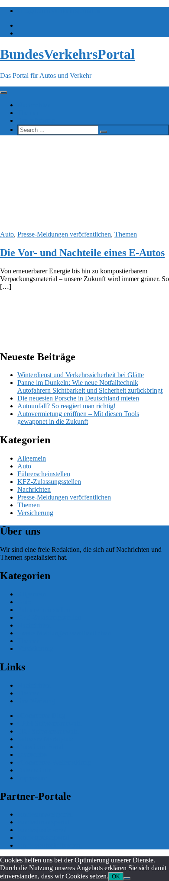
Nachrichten (34, 105)
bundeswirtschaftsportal (49, 845)
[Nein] (127, 878)
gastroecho (32, 754)
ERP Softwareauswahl (48, 731)
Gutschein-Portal (40, 746)
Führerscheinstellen (43, 473)
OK (116, 876)
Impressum (32, 778)
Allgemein (31, 458)
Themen (28, 112)
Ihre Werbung (36, 120)
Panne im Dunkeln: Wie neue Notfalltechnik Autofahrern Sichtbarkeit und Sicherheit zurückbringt (89, 386)
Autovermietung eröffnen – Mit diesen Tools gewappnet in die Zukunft (78, 417)
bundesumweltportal (45, 814)
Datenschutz (34, 770)
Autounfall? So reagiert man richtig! (66, 406)
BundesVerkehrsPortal (67, 54)
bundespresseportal (43, 837)
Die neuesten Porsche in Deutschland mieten (78, 398)
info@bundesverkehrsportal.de (59, 10)
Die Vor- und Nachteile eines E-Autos (82, 252)
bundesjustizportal (42, 829)
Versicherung (35, 512)
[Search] (103, 132)
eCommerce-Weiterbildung (54, 762)
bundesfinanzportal (43, 822)
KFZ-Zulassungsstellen (49, 481)
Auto (7, 234)
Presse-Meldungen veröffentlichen (64, 234)
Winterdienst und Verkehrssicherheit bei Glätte (80, 374)
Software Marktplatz (45, 739)
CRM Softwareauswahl (49, 723)
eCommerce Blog (41, 715)
